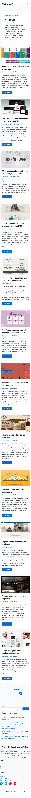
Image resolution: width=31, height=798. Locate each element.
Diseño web (5, 72)
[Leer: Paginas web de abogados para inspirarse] (15, 530)
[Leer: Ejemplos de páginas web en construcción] (15, 478)
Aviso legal (3, 776)
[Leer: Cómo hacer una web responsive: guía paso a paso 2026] (15, 107)
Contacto (2, 769)
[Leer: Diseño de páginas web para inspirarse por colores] (15, 639)
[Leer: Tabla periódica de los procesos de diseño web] (15, 55)
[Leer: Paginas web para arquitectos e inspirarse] (15, 584)
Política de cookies (5, 780)
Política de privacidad (6, 778)
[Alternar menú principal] (28, 3)
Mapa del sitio (4, 765)
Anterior (15, 689)
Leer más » (7, 92)
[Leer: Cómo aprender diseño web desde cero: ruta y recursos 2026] (15, 159)
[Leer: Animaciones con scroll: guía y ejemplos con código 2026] (15, 212)
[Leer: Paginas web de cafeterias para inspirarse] (15, 423)
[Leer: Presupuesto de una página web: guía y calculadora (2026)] (15, 266)
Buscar (4, 706)
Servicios (2, 767)
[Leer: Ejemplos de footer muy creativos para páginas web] (15, 371)
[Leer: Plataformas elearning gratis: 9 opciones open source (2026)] (15, 318)
